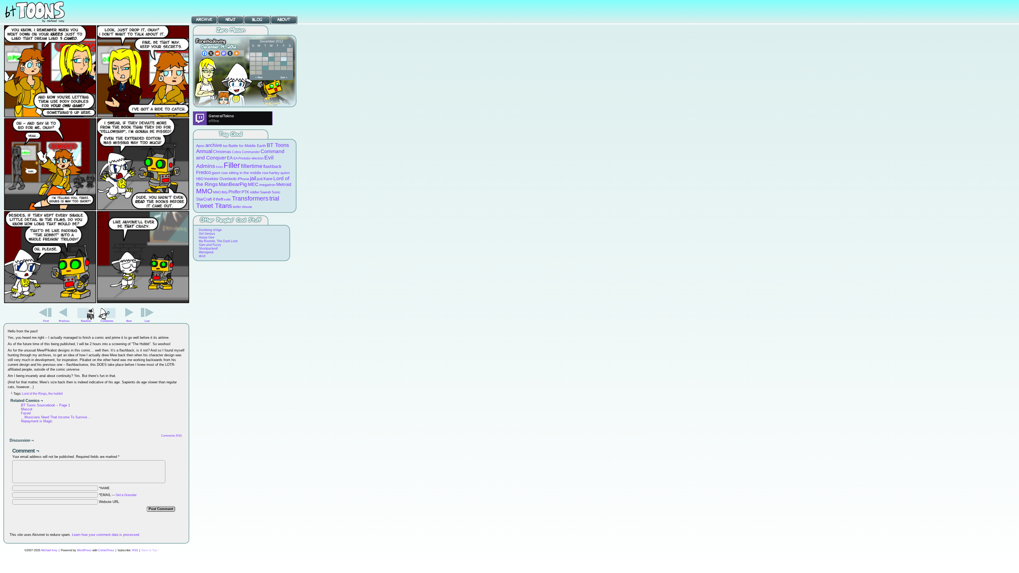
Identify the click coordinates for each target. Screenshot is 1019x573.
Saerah (265, 192)
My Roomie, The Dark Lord (218, 241)
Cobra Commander (246, 152)
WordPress (84, 550)
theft (219, 199)
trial (274, 198)
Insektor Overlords (220, 178)
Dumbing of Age (210, 230)
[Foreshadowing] (96, 302)
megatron (267, 185)
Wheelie (247, 207)
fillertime (251, 166)
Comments (107, 316)
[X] (211, 53)
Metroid (283, 184)
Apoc (200, 146)
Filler (232, 165)
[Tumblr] (230, 53)
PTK (245, 192)
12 (271, 59)
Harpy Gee (206, 237)
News (231, 20)
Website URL (109, 502)
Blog (257, 20)
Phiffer (234, 192)
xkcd (202, 256)
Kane (268, 178)
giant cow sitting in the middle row (240, 173)
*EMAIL (118, 495)
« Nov (259, 77)
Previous (64, 321)
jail (253, 178)
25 (265, 68)
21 (283, 64)
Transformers (250, 198)
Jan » (283, 77)
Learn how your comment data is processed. (106, 535)
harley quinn (279, 173)
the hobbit (55, 394)
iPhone (243, 179)
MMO (204, 191)
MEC (253, 184)
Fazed (26, 413)
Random (86, 321)
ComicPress (106, 550)
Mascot (26, 409)
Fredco (203, 172)
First (46, 321)
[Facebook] (204, 53)
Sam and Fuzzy (210, 245)
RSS (135, 550)
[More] (236, 53)
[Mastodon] (223, 53)
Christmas (222, 151)
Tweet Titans (214, 205)
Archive (204, 20)
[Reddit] (217, 53)
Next (129, 321)
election (258, 158)
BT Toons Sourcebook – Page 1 (45, 405)
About (283, 20)
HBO (200, 179)
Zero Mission (231, 30)
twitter (237, 207)
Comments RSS (171, 435)
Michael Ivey (49, 550)
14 (283, 59)
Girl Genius (207, 234)
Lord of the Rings (34, 394)
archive (213, 145)
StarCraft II (205, 199)
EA (230, 158)
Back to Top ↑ (150, 550)
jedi (260, 179)
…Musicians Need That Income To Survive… (55, 417)
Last (147, 321)
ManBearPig (233, 184)
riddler (254, 192)
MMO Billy (220, 192)
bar (225, 145)
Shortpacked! (208, 248)
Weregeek (206, 252)
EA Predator (242, 158)
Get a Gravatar (126, 495)
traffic (227, 199)
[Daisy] (223, 97)
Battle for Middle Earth (247, 146)
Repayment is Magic (37, 421)
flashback (272, 166)
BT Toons (40, 12)
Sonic (276, 192)
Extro (219, 166)
